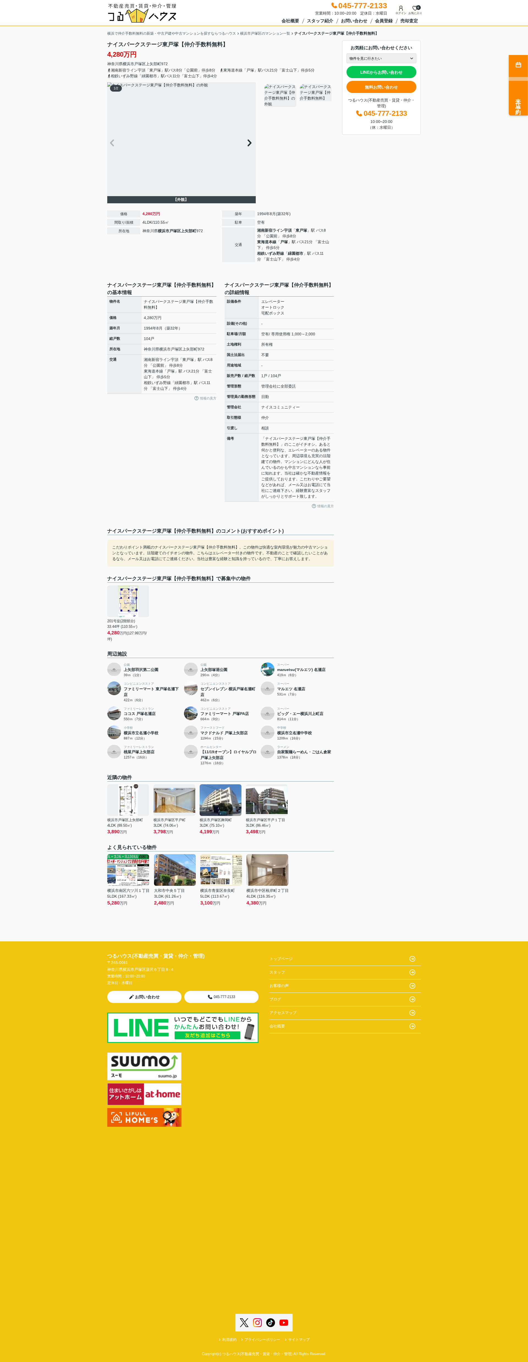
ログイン (400, 13)
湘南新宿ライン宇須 (274, 230)
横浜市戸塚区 (134, 64)
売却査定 (409, 20)
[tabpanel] (298, 96)
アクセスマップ (283, 1012)
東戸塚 (301, 230)
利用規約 (229, 1340)
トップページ (281, 959)
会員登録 (384, 20)
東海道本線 (266, 242)
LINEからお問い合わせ (381, 72)
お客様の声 (279, 985)
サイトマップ (299, 1340)
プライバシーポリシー (262, 1340)
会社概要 (290, 20)
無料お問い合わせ (381, 87)
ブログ (275, 999)
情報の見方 (208, 398)
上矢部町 (153, 64)
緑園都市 (295, 253)
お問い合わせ (354, 20)
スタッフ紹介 (320, 20)
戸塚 (284, 242)
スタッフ (277, 972)
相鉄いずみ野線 (270, 253)
